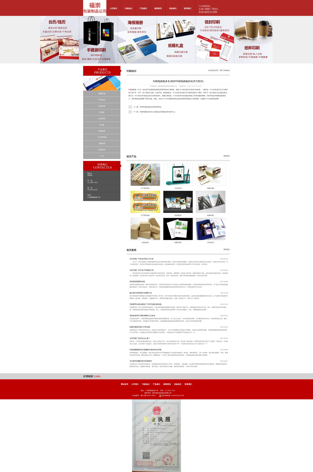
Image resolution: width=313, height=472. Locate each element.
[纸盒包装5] (145, 239)
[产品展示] (101, 90)
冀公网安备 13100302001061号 (173, 395)
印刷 (130, 89)
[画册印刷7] (210, 212)
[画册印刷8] (210, 185)
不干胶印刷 (102, 137)
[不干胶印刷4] (145, 212)
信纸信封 (101, 150)
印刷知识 (128, 8)
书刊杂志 (101, 100)
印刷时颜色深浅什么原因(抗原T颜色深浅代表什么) (157, 112)
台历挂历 (101, 118)
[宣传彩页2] (178, 212)
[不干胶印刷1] (145, 185)
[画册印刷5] (178, 239)
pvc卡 (102, 156)
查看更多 (227, 156)
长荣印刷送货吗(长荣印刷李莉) (150, 107)
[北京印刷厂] (94, 15)
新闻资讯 (158, 8)
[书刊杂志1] (210, 239)
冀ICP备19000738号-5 (148, 395)
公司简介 (113, 8)
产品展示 (143, 8)
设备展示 (173, 8)
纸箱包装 (101, 131)
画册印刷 (101, 94)
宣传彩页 (101, 106)
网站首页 (124, 384)
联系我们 (187, 8)
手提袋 (101, 112)
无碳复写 (101, 143)
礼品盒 (101, 125)
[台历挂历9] (178, 185)
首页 (221, 70)
